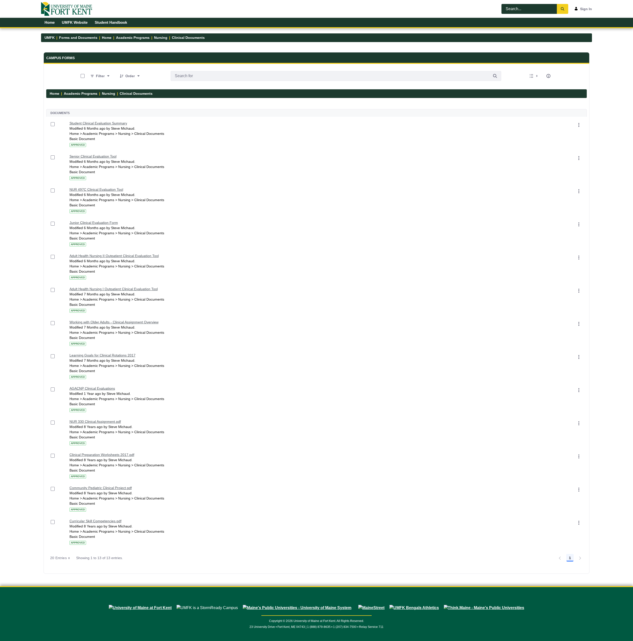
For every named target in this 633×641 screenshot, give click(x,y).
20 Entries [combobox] (58, 558)
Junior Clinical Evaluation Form (93, 223)
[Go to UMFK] (68, 9)
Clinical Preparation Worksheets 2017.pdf (101, 455)
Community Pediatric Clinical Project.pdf (100, 488)
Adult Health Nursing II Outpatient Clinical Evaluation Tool (114, 256)
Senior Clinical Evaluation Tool (92, 156)
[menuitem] (49, 22)
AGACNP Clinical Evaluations (92, 388)
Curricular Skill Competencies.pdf (95, 521)
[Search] (562, 9)
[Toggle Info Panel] (548, 76)
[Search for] (495, 76)
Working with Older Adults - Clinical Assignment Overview (113, 322)
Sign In (586, 9)
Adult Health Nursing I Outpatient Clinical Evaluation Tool (113, 289)
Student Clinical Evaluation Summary (98, 123)
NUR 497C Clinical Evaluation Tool (96, 189)
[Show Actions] (579, 125)
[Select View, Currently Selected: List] (534, 76)
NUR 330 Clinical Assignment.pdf (95, 422)
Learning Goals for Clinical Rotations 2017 (102, 355)
